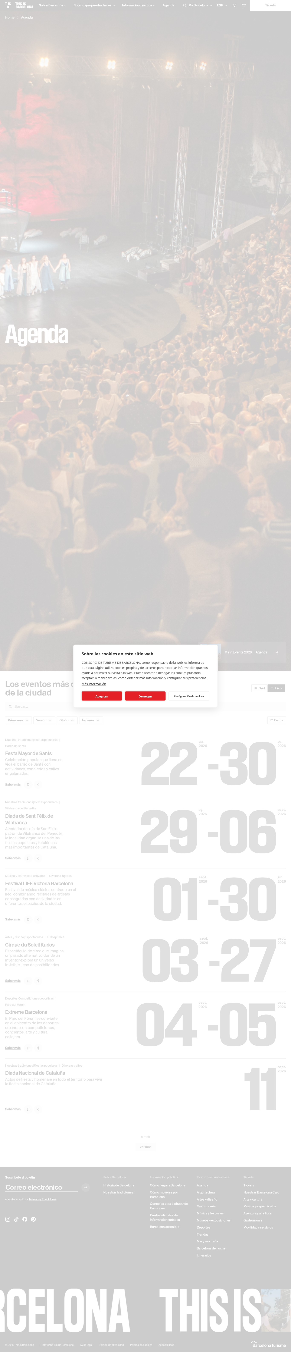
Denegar (145, 696)
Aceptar (101, 696)
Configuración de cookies (189, 695)
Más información (94, 683)
